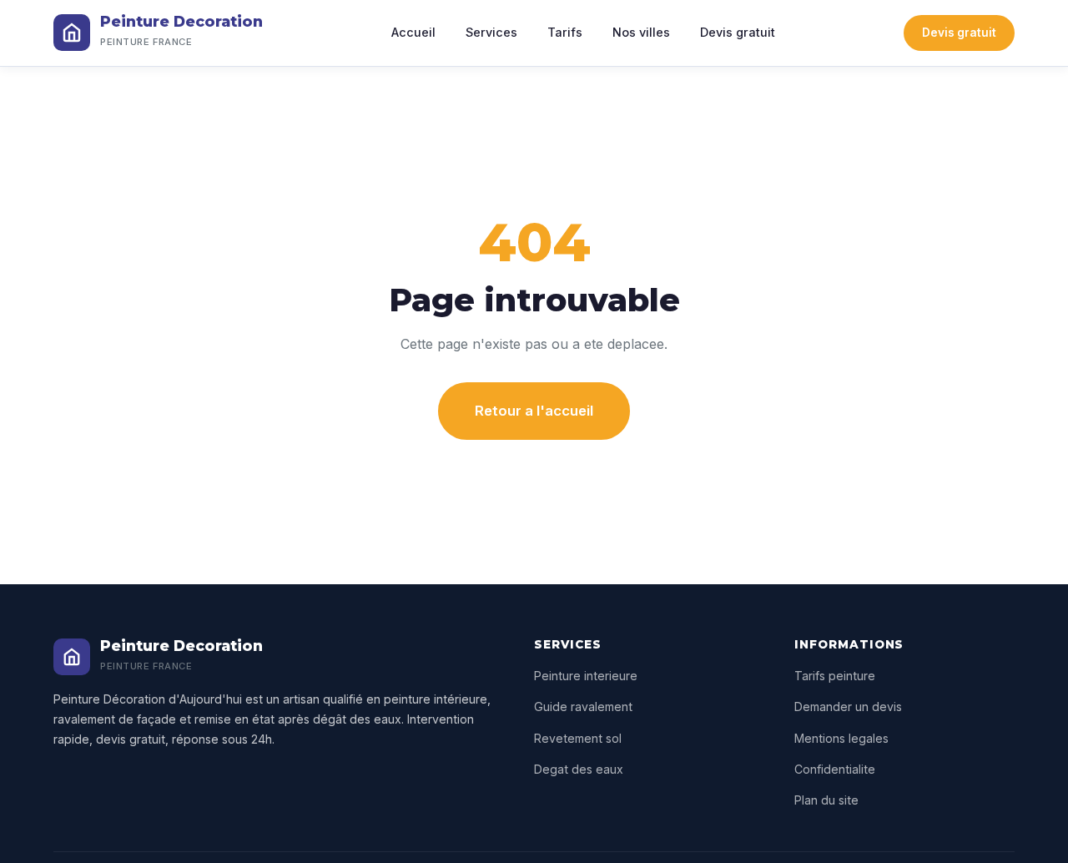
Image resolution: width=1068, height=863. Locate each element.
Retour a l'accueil (534, 410)
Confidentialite (834, 769)
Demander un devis (848, 706)
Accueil (413, 32)
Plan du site (826, 800)
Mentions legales (841, 738)
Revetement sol (578, 738)
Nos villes (641, 32)
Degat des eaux (578, 769)
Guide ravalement (583, 706)
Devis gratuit (737, 32)
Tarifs (564, 32)
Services (491, 32)
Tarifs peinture (834, 676)
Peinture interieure (585, 676)
